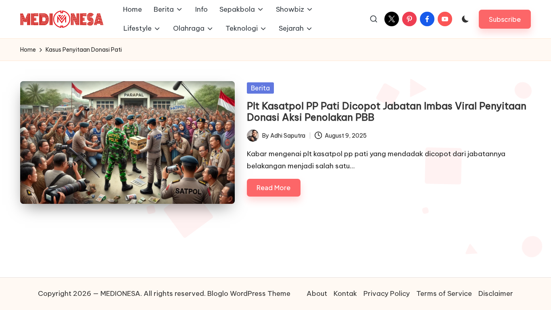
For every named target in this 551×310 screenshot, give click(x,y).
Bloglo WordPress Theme (248, 293)
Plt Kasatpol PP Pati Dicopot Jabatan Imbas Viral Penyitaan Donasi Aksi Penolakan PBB (386, 112)
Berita (260, 88)
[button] (505, 19)
